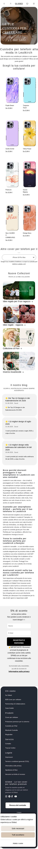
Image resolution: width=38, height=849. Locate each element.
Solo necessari (18, 828)
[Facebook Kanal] (12, 797)
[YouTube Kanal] (15, 797)
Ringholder (9, 734)
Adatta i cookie (18, 843)
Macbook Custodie (11, 730)
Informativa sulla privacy (19, 671)
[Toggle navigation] (4, 3)
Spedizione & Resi (11, 770)
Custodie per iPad (11, 726)
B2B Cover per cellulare (13, 699)
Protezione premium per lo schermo (17, 721)
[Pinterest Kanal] (9, 797)
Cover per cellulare (11, 717)
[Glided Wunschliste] (27, 3)
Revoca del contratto (17, 805)
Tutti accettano (18, 835)
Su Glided (8, 695)
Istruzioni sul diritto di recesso (15, 774)
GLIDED (19, 4)
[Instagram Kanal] (6, 797)
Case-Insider (9, 708)
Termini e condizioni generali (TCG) (17, 761)
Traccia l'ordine (10, 748)
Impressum (9, 757)
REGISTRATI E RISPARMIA (19, 641)
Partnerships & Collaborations (15, 704)
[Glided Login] (10, 3)
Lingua (19, 812)
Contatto (8, 743)
